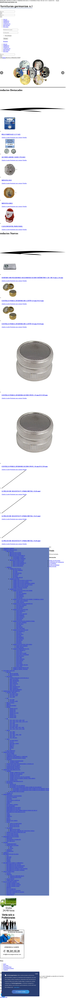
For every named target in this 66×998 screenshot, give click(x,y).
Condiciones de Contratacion (56, 562)
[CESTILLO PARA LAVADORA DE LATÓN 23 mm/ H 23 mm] (34, 290)
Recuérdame (8, 35)
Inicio (4, 964)
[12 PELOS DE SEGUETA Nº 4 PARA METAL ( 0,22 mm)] (34, 504)
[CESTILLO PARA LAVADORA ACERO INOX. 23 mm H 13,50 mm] (34, 360)
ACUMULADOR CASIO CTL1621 (13, 157)
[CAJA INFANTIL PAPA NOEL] (34, 215)
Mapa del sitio (52, 566)
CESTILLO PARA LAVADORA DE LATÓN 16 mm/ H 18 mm (23, 324)
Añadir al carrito (6, 137)
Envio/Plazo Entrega (8, 968)
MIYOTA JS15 (7, 180)
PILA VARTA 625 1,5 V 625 (11, 134)
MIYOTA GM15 (7, 203)
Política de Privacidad (54, 560)
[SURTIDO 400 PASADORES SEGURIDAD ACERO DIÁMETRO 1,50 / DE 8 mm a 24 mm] (34, 266)
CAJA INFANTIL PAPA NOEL (12, 226)
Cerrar (36, 973)
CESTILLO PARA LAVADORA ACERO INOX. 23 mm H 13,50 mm (25, 395)
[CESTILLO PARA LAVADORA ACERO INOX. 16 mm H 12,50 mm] (34, 431)
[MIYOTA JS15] (34, 169)
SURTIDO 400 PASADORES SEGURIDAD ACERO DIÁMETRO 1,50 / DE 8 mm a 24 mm (32, 277)
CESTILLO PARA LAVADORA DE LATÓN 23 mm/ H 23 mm (23, 301)
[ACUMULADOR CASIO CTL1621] (34, 146)
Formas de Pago (7, 967)
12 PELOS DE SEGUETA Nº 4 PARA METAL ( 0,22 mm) (21, 516)
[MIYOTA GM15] (34, 192)
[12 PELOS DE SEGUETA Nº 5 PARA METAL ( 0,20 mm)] (34, 529)
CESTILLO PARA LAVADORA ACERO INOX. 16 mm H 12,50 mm (25, 466)
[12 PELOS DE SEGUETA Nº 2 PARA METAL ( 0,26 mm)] (34, 479)
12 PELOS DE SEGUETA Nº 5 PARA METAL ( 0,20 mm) (21, 541)
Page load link (3, 997)
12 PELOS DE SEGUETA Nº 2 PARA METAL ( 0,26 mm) (21, 491)
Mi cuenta (5, 965)
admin (4, 57)
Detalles (25, 137)
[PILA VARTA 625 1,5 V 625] (34, 123)
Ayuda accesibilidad (54, 565)
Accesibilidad (52, 563)
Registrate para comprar (16, 137)
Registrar (5, 41)
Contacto (5, 969)
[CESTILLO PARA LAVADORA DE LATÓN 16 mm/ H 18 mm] (34, 313)
